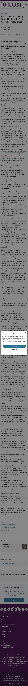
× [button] (25, 332)
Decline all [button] (14, 349)
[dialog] (14, 343)
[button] (14, 353)
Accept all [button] (14, 346)
